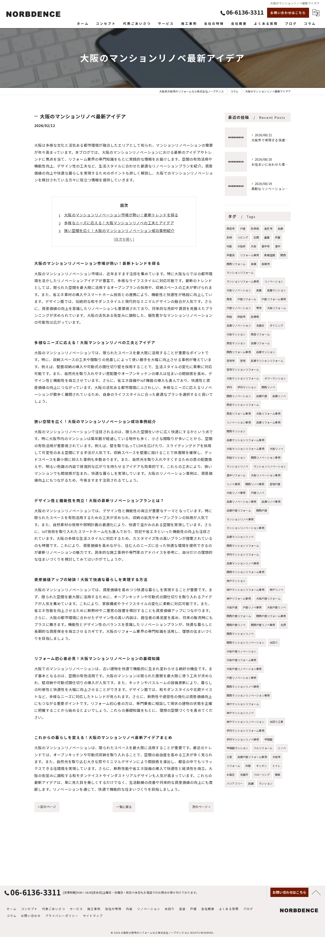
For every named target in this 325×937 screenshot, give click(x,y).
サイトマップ (93, 916)
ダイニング (276, 325)
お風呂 (231, 774)
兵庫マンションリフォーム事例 (245, 440)
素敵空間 (269, 255)
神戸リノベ (276, 589)
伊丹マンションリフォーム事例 (245, 730)
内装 (229, 246)
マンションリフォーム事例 (243, 281)
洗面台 (260, 325)
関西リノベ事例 (254, 484)
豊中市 (266, 246)
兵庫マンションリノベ (240, 537)
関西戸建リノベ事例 (263, 625)
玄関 (256, 237)
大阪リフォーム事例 (268, 413)
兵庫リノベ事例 (271, 501)
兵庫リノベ (279, 396)
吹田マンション (236, 457)
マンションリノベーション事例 (245, 528)
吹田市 (241, 316)
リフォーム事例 (249, 255)
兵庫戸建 (261, 396)
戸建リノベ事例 (252, 607)
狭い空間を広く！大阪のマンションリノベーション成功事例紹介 (119, 230)
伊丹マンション (246, 387)
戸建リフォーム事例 (274, 299)
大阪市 (276, 757)
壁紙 (277, 774)
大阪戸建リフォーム (268, 598)
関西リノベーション (239, 396)
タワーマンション (275, 378)
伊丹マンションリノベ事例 (243, 739)
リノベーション (273, 281)
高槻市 (266, 264)
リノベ (282, 748)
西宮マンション (236, 343)
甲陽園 (268, 739)
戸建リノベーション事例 (241, 677)
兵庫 (280, 228)
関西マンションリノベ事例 (243, 686)
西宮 (229, 299)
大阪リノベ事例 (236, 492)
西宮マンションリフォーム (243, 404)
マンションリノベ (237, 466)
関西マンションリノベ (240, 633)
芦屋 (277, 237)
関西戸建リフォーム (239, 616)
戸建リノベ (257, 492)
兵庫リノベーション (239, 325)
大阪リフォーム (276, 308)
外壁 (248, 766)
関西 (283, 255)
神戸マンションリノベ (240, 713)
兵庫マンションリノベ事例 (243, 563)
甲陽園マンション (237, 748)
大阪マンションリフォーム (243, 378)
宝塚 (242, 360)
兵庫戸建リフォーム (239, 510)
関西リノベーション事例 (266, 457)
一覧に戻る (124, 806)
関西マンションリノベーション (245, 642)
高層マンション (276, 290)
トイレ (276, 766)
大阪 (253, 246)
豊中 (277, 246)
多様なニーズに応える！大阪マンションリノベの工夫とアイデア (119, 222)
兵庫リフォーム (260, 343)
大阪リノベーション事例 (266, 475)
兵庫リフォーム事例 (268, 422)
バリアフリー (235, 783)
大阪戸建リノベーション (241, 651)
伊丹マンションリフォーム (243, 554)
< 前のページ (47, 806)
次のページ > (201, 806)
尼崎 (229, 237)
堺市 (259, 308)
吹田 (229, 316)
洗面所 (244, 774)
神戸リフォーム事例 (239, 598)
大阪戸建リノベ (276, 607)
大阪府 (241, 246)
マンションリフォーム (240, 272)
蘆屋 (267, 237)
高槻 (253, 264)
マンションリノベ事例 (240, 519)
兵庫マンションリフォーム (267, 360)
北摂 (283, 625)
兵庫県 (255, 316)
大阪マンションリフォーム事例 (245, 448)
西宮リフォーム (260, 334)
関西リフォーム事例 (239, 352)
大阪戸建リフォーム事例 (241, 660)
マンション (265, 783)
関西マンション (236, 431)
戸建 (242, 228)
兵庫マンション (265, 352)
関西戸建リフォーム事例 (271, 616)
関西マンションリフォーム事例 (245, 572)
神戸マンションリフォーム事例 (245, 589)
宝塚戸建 (275, 484)
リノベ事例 (233, 484)
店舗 (250, 783)
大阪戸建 (232, 607)
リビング (242, 237)
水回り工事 (276, 721)
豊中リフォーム (236, 475)
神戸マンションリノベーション (245, 721)
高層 (259, 290)
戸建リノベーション (239, 308)
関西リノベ (268, 387)
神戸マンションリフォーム (243, 704)
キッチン (261, 766)
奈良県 (255, 228)
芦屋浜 (231, 255)
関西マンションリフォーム (243, 545)
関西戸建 (261, 510)
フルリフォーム (263, 748)
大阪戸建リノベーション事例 (244, 669)
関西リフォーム (236, 264)
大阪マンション (236, 334)
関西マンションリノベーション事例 (248, 695)
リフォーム (233, 766)
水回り (274, 642)
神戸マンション (236, 581)
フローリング (262, 774)
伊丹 (229, 387)
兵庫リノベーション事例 (241, 501)
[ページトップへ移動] (316, 892)
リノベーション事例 (239, 422)
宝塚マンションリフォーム (243, 369)
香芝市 (268, 228)
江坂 (229, 757)
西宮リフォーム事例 (239, 413)
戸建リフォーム (246, 299)
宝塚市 (231, 360)
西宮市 (231, 228)
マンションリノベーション (270, 466)
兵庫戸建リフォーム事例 (252, 757)
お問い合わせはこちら (288, 12)
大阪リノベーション (239, 290)
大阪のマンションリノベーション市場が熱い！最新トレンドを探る (121, 214)
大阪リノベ (276, 448)
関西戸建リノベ (236, 625)
